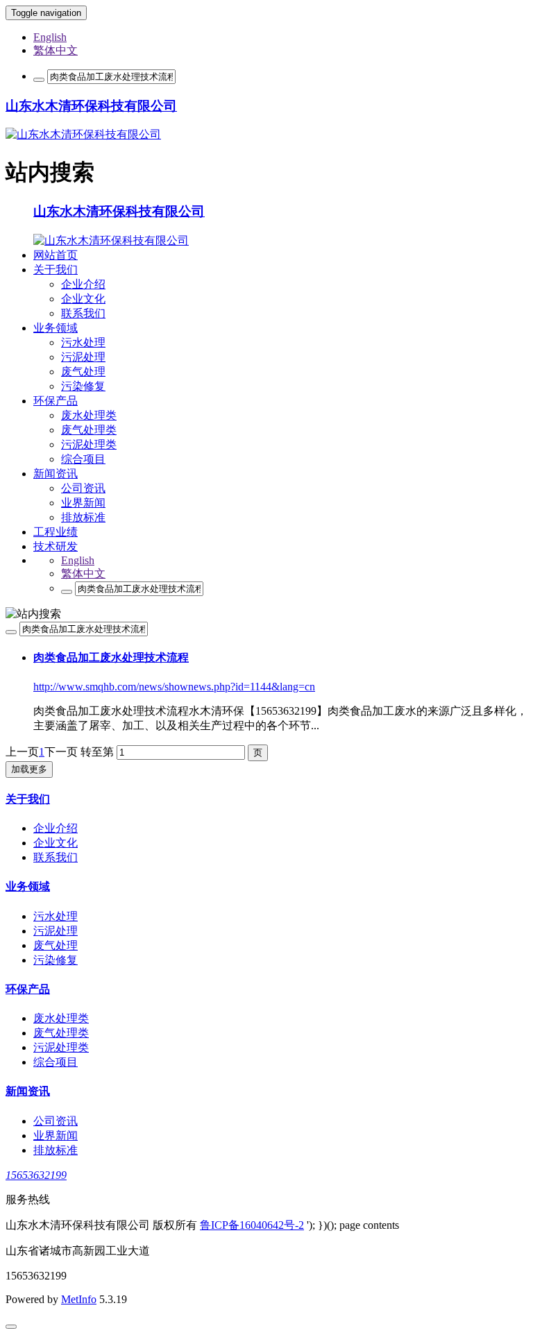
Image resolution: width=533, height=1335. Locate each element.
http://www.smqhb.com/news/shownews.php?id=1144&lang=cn (174, 686)
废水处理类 (89, 415)
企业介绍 (83, 284)
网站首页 (55, 255)
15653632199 (36, 1175)
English (50, 37)
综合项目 (83, 459)
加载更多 (29, 769)
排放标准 (83, 517)
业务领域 (55, 328)
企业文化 (83, 299)
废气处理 (83, 371)
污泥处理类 (89, 444)
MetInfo (78, 1299)
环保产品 (55, 401)
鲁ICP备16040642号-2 (252, 1225)
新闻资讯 (55, 473)
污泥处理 (83, 357)
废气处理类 (89, 430)
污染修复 (83, 386)
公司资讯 (83, 488)
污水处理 (83, 342)
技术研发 (55, 546)
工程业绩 (55, 532)
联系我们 (83, 313)
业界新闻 (83, 503)
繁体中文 (55, 50)
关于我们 (55, 269)
